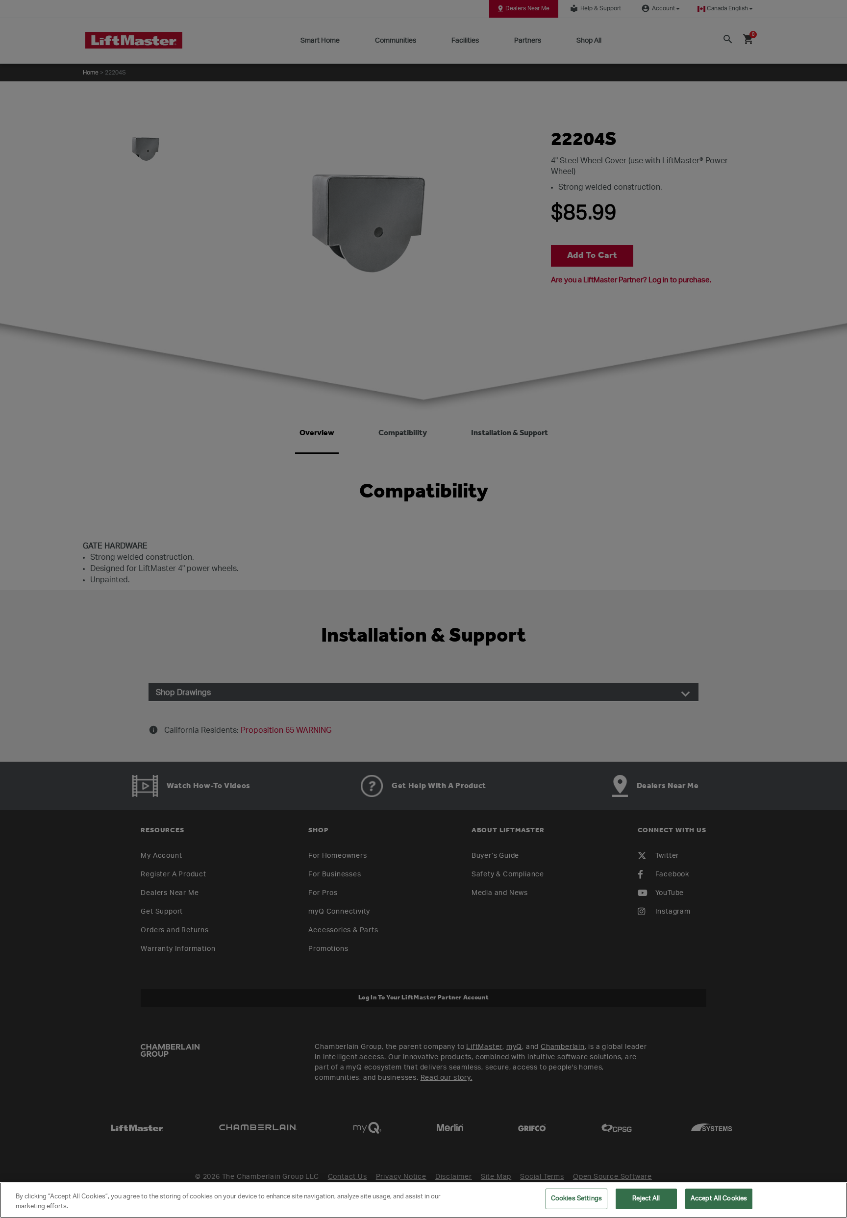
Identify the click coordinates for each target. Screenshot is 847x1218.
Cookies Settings (576, 1198)
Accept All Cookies (719, 1198)
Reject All (646, 1198)
